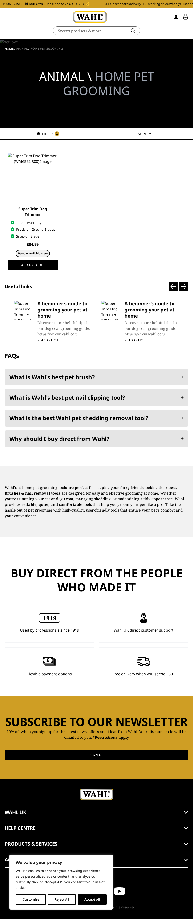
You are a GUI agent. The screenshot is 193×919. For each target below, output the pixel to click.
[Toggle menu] (7, 17)
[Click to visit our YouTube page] (119, 891)
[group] (53, 322)
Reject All (62, 899)
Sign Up (97, 755)
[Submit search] (133, 30)
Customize (31, 899)
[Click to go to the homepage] (90, 17)
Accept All (92, 899)
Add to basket (32, 265)
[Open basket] (185, 17)
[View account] (176, 17)
